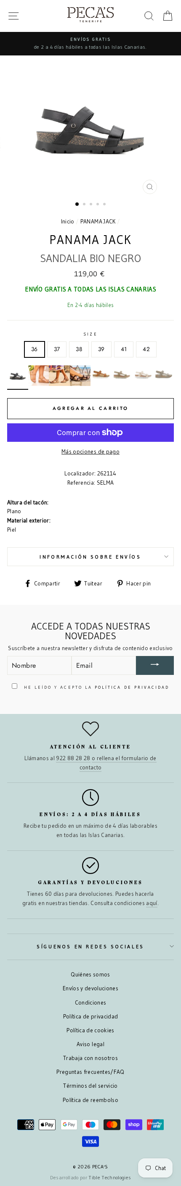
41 (124, 349)
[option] (90, 43)
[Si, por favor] (155, 665)
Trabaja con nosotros (90, 1058)
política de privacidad (132, 687)
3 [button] (92, 205)
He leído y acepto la (95, 687)
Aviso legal (90, 1044)
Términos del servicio (90, 1085)
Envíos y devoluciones (90, 988)
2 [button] (85, 205)
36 (34, 349)
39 (101, 349)
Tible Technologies (109, 1177)
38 (79, 349)
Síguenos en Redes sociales (90, 946)
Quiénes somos (90, 974)
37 (57, 349)
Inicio (68, 221)
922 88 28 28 (73, 758)
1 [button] (77, 204)
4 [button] (98, 205)
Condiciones (90, 1002)
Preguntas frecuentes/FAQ (90, 1072)
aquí (151, 903)
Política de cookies (90, 1030)
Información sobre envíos (90, 557)
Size (90, 334)
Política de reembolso (90, 1100)
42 (146, 349)
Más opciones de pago (90, 451)
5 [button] (105, 205)
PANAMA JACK (98, 221)
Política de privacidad (90, 1016)
